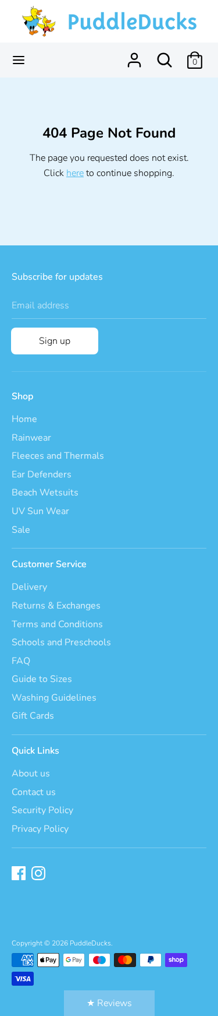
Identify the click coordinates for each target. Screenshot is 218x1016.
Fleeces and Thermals (58, 455)
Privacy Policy (40, 828)
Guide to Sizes (42, 679)
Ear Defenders (42, 474)
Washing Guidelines (54, 697)
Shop (22, 396)
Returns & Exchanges (56, 605)
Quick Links (35, 750)
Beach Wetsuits (45, 492)
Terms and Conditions (57, 624)
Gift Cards (33, 715)
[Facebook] (20, 874)
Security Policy (42, 810)
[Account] (134, 55)
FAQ (21, 661)
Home (24, 419)
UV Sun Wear (40, 511)
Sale (21, 529)
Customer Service (49, 564)
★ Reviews (109, 1003)
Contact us (34, 792)
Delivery (29, 587)
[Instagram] (39, 874)
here (75, 173)
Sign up (54, 341)
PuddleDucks (90, 943)
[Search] (164, 55)
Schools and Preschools (61, 642)
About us (31, 773)
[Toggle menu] (19, 60)
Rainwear (31, 437)
